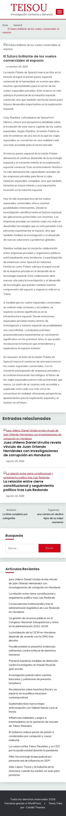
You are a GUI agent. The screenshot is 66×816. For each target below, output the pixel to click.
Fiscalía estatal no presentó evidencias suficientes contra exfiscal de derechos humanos (32, 650)
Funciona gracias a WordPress (23, 803)
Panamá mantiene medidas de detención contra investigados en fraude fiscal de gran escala (33, 664)
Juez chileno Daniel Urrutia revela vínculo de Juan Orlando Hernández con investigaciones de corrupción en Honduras (32, 448)
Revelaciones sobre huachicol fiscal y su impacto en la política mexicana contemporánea (33, 693)
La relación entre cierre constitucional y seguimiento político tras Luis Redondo (28, 485)
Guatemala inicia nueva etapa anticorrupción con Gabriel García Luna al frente (33, 707)
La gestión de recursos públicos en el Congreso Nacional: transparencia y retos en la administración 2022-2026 (34, 622)
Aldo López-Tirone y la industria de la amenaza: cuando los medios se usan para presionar (34, 771)
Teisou (29, 8)
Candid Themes (35, 807)
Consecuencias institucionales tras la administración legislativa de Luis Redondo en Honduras (34, 608)
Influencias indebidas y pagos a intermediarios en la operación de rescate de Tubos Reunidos (33, 721)
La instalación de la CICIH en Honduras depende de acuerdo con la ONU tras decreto (32, 636)
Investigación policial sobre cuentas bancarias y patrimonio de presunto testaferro (30, 679)
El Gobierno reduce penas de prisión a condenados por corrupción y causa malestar (31, 736)
